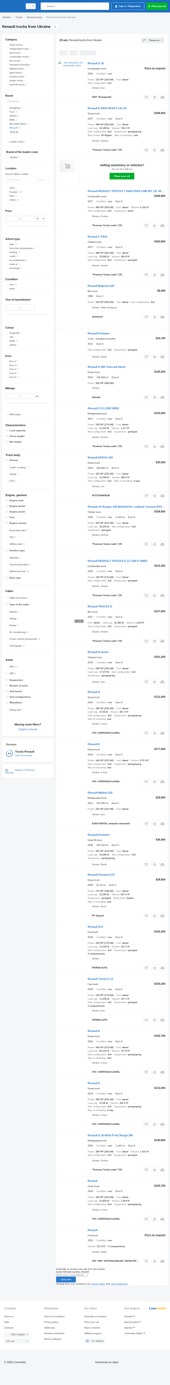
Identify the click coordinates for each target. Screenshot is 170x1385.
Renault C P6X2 (97, 236)
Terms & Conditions (54, 1316)
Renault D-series (98, 652)
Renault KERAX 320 (100, 457)
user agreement (119, 1283)
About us (8, 1316)
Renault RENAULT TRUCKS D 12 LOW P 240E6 (117, 561)
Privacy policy (51, 1322)
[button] (154, 97)
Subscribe (66, 1279)
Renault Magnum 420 (101, 285)
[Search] (44, 6)
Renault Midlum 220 (100, 792)
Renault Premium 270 (101, 874)
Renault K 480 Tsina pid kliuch (107, 367)
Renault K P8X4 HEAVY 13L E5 (107, 108)
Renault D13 (95, 926)
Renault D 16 (96, 63)
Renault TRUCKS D (100, 606)
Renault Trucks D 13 (100, 979)
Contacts (8, 1327)
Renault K (94, 744)
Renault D (94, 692)
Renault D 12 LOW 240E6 (103, 408)
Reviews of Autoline (54, 1333)
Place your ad (122, 176)
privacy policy (98, 1283)
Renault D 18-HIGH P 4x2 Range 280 (110, 1135)
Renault (92, 1181)
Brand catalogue (52, 1339)
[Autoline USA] (12, 6)
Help (6, 1322)
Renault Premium (98, 333)
